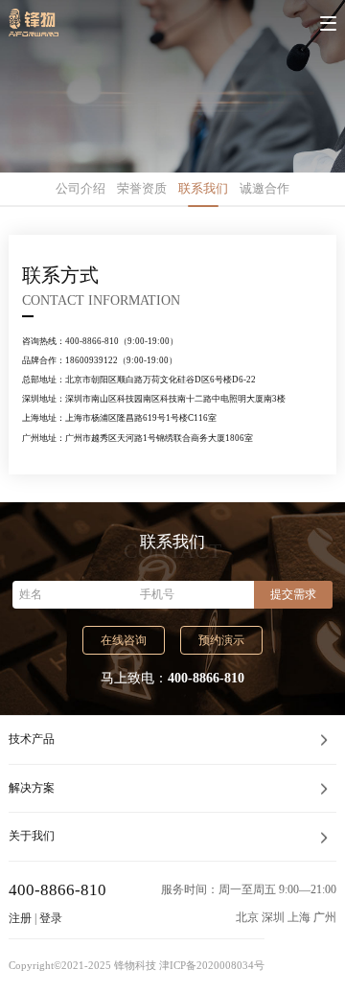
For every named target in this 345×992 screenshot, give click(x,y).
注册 (20, 918)
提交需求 (293, 594)
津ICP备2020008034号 (211, 965)
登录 (50, 918)
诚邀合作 (264, 188)
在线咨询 (124, 640)
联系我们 (203, 188)
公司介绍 (80, 188)
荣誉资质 (142, 188)
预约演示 (221, 640)
